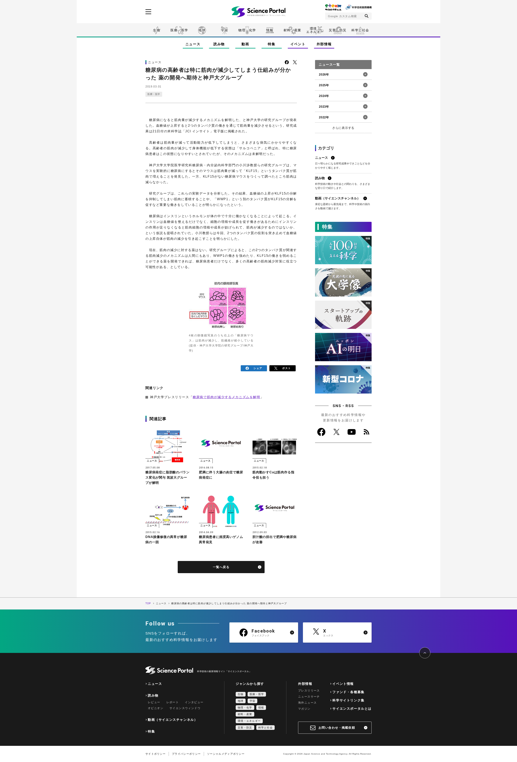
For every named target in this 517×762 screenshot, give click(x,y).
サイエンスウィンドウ (185, 708)
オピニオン (155, 708)
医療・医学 (179, 30)
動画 (245, 44)
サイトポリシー (155, 753)
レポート (172, 702)
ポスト (286, 368)
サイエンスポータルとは (352, 708)
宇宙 (224, 30)
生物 (156, 30)
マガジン (304, 708)
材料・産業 (292, 30)
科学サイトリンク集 (348, 700)
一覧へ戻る (221, 567)
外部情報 (324, 44)
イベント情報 (343, 683)
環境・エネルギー (249, 720)
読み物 (219, 44)
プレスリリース (309, 690)
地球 (201, 30)
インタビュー (194, 702)
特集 (271, 44)
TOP (148, 603)
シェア (257, 368)
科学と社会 (360, 30)
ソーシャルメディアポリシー (226, 753)
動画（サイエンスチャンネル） (173, 719)
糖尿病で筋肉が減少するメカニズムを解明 (226, 397)
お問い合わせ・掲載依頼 (336, 727)
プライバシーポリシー (186, 753)
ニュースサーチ (309, 696)
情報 (269, 30)
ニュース (193, 44)
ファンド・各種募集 (348, 692)
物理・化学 (247, 30)
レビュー (154, 702)
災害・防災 (338, 30)
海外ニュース (307, 702)
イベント (298, 44)
